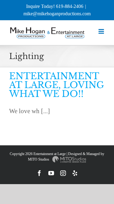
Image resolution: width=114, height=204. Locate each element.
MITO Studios (39, 159)
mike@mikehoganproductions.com (57, 13)
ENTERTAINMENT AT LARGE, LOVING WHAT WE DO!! (56, 85)
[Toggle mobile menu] (101, 31)
